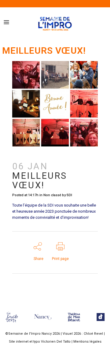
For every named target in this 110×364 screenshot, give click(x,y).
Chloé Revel (93, 334)
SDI (69, 195)
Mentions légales (87, 342)
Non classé (52, 195)
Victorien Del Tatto (56, 342)
